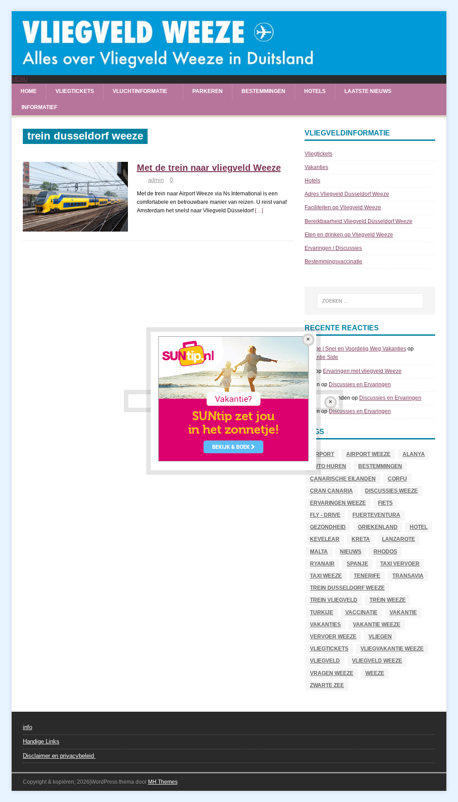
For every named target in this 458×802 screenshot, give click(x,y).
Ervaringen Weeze (338, 503)
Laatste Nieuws (367, 91)
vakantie (403, 612)
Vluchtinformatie (140, 91)
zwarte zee (327, 685)
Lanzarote (398, 539)
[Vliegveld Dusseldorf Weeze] (229, 71)
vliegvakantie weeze (392, 649)
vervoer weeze (333, 636)
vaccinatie (361, 612)
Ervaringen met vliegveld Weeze (362, 371)
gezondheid (328, 527)
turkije (321, 612)
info (27, 727)
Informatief (39, 107)
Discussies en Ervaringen (360, 384)
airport (322, 454)
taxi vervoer (400, 564)
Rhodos (385, 552)
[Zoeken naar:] (370, 300)
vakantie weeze (376, 624)
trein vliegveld (333, 600)
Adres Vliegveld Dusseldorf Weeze (347, 194)
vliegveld (325, 661)
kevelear (324, 539)
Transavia (408, 576)
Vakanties (316, 167)
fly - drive (325, 515)
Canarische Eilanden (343, 479)
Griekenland (378, 527)
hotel (419, 527)
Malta (319, 552)
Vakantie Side (321, 357)
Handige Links (41, 741)
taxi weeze (326, 576)
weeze (374, 673)
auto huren (328, 466)
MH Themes (163, 782)
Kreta (361, 539)
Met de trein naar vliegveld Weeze (209, 168)
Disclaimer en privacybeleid (59, 755)
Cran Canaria (331, 491)
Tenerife (367, 576)
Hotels (315, 91)
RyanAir (322, 564)
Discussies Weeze (391, 491)
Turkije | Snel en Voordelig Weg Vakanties (355, 349)
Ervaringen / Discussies (333, 248)
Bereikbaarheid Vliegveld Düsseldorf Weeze (358, 221)
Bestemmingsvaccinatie (333, 261)
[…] (259, 210)
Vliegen (380, 636)
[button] (20, 79)
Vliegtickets (74, 91)
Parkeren (207, 91)
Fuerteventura (376, 515)
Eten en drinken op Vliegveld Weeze (349, 235)
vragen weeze (331, 673)
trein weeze (387, 600)
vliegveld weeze (377, 661)
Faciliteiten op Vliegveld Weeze (343, 207)
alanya (414, 454)
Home (29, 91)
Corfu (397, 479)
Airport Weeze (368, 454)
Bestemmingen (263, 91)
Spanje (357, 564)
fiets (385, 503)
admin (156, 180)
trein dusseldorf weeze (347, 588)
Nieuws (350, 552)
